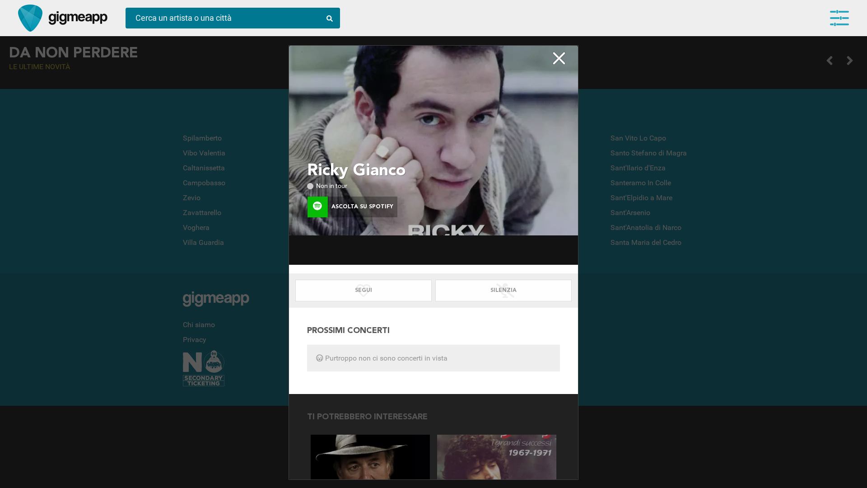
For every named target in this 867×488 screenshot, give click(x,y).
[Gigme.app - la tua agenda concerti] (30, 18)
